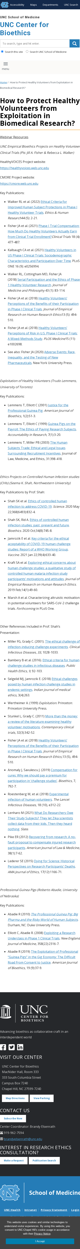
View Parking (42, 1098)
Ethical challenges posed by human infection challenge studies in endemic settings (42, 684)
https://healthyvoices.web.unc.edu (24, 168)
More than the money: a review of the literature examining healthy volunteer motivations (43, 721)
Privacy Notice (42, 1233)
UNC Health (12, 1210)
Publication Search (44, 1160)
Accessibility (17, 4)
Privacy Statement (54, 1210)
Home (3, 82)
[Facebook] (3, 1049)
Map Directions (15, 1098)
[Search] (75, 43)
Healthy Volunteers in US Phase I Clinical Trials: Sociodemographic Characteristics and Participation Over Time (42, 255)
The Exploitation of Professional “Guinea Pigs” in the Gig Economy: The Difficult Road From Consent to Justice (43, 957)
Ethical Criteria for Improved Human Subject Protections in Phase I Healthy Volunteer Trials (42, 207)
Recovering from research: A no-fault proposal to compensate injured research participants (42, 842)
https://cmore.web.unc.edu (19, 183)
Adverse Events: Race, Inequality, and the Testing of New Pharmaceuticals (41, 357)
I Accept (40, 1241)
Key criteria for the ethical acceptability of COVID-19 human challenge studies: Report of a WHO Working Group (39, 543)
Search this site (13, 52)
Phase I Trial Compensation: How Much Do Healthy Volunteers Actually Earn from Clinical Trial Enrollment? (43, 231)
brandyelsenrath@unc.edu (23, 1139)
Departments (50, 4)
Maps (33, 4)
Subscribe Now (13, 1118)
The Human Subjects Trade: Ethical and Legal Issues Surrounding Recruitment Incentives (37, 448)
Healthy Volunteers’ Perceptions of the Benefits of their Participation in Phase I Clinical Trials (43, 303)
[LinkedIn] (20, 1049)
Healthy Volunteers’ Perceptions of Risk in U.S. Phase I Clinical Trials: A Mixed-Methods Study (42, 333)
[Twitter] (12, 1049)
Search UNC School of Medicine (48, 52)
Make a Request (14, 1160)
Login (75, 1210)
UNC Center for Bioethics (24, 29)
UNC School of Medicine (20, 17)
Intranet (30, 1210)
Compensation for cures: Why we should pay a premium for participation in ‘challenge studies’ (42, 775)
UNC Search (71, 4)
